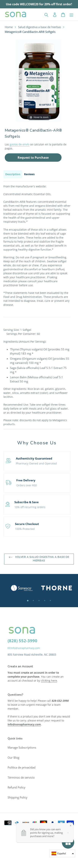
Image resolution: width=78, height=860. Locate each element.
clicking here (49, 680)
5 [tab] (50, 600)
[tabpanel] (21, 587)
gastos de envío (19, 144)
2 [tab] (33, 600)
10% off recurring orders (29, 507)
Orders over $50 (26, 485)
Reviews (29, 174)
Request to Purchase (33, 157)
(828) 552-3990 (22, 640)
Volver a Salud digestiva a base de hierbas (41, 559)
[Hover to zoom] (39, 80)
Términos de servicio (21, 777)
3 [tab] (39, 600)
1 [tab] (28, 600)
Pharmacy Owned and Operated (36, 463)
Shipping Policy (17, 797)
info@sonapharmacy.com (25, 648)
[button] (62, 853)
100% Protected (25, 529)
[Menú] (71, 14)
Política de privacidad (21, 767)
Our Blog (13, 757)
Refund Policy (16, 787)
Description (12, 174)
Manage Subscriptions (22, 747)
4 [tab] (45, 600)
